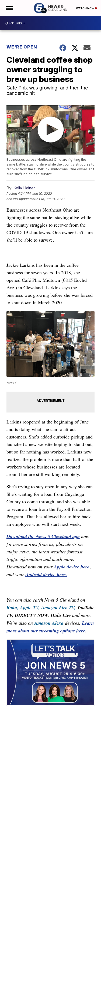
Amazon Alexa (49, 623)
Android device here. (46, 574)
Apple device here (71, 566)
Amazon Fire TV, (58, 607)
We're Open (21, 47)
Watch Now (85, 8)
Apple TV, (30, 607)
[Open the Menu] (9, 8)
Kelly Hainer (24, 187)
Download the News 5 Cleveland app (43, 536)
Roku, (12, 607)
